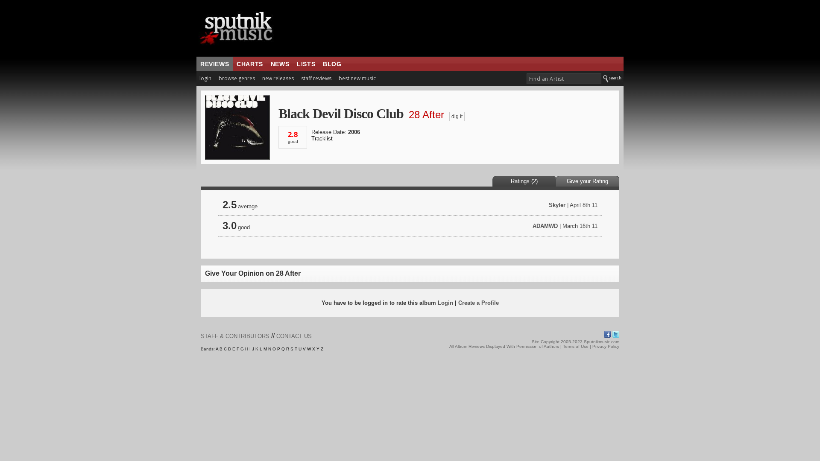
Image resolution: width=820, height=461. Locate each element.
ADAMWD (545, 226)
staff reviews (316, 78)
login (205, 78)
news (280, 64)
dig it (457, 117)
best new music (357, 78)
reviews (214, 64)
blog (332, 64)
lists (306, 64)
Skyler (557, 205)
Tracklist (322, 138)
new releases (278, 78)
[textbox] (564, 78)
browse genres (237, 78)
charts (250, 64)
